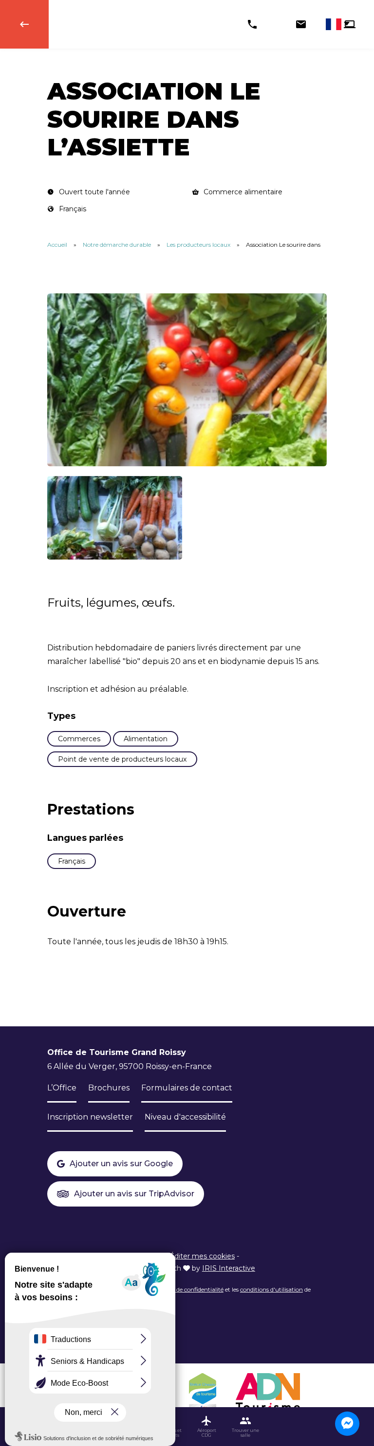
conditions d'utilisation (271, 1289)
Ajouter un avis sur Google (121, 1163)
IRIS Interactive (228, 1268)
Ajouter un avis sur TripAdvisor (134, 1193)
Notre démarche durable (117, 244)
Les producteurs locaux (199, 244)
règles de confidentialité (191, 1289)
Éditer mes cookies (202, 1256)
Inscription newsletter (90, 1117)
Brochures (109, 1087)
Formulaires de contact (186, 1087)
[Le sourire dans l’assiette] (187, 379)
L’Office (61, 1087)
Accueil (57, 244)
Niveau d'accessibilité (185, 1117)
